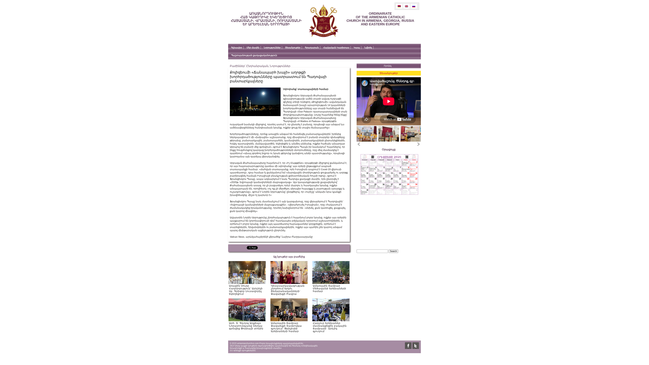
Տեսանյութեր (292, 47)
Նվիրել (368, 47)
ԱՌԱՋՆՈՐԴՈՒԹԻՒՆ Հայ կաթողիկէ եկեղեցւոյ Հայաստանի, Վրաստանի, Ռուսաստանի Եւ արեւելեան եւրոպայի (266, 19)
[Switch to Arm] (399, 6)
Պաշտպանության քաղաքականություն (254, 55)
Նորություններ (272, 47)
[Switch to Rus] (414, 6)
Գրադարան (312, 47)
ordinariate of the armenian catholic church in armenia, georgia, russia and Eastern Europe (380, 19)
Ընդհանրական (257, 66)
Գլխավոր (236, 47)
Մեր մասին (253, 47)
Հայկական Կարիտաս (336, 47)
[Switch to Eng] (406, 6)
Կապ (357, 47)
